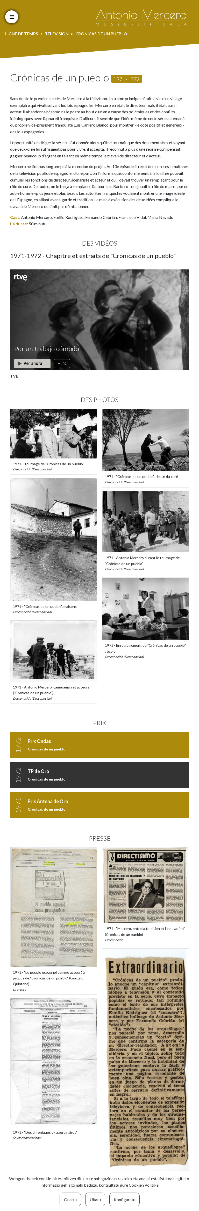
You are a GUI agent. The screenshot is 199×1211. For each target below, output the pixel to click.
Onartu (70, 1199)
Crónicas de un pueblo (47, 749)
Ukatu (95, 1199)
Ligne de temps (21, 33)
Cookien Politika (144, 1184)
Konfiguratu (124, 1199)
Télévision (57, 33)
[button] (11, 16)
